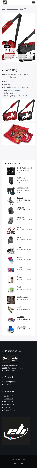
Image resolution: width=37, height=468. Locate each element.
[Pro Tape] (11, 320)
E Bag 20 (20, 208)
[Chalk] (11, 250)
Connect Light (22, 188)
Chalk (19, 247)
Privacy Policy (9, 410)
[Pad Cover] (11, 181)
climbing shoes (14, 90)
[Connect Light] (11, 191)
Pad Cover (21, 178)
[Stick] (11, 310)
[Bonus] (11, 270)
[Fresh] (11, 290)
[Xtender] (11, 201)
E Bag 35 (20, 218)
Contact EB (8, 396)
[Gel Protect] (11, 330)
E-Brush (20, 277)
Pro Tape (20, 317)
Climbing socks (23, 297)
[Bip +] (11, 240)
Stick (19, 307)
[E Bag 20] (11, 211)
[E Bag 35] (11, 220)
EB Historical (9, 404)
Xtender (20, 198)
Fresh (19, 287)
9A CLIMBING (16, 459)
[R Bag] (11, 230)
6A (24, 459)
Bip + (19, 237)
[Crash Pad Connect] (11, 171)
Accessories (8, 384)
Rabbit (19, 257)
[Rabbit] (11, 260)
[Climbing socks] (11, 300)
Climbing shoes (10, 382)
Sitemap (7, 407)
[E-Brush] (11, 280)
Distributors (8, 399)
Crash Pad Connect (24, 168)
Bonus (19, 267)
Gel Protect (21, 327)
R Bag (19, 227)
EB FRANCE (8, 402)
